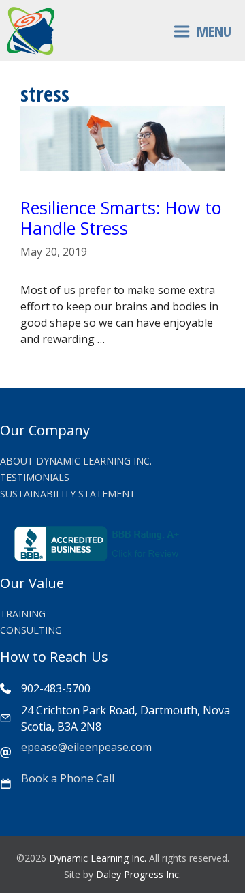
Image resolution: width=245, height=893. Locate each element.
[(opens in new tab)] (99, 557)
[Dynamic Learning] (30, 30)
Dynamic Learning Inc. (97, 857)
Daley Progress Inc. (138, 874)
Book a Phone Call (67, 778)
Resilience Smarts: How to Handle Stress (120, 217)
